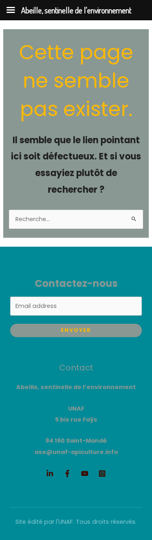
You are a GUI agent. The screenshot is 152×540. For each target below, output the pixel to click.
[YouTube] (84, 473)
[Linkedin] (50, 473)
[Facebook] (67, 473)
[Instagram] (102, 473)
